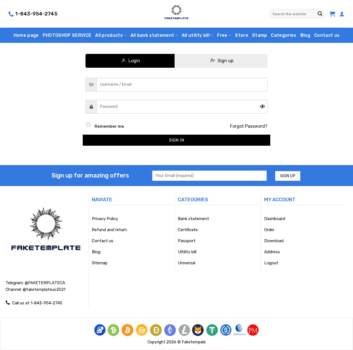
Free (222, 35)
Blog (305, 35)
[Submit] (320, 14)
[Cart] (332, 14)
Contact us (326, 35)
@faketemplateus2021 (44, 289)
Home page (26, 35)
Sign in (176, 140)
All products (109, 35)
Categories (283, 35)
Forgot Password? (249, 126)
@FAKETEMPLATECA (45, 282)
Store (241, 35)
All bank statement (152, 35)
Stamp (259, 35)
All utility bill (196, 35)
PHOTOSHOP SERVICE (67, 35)
